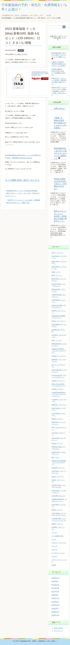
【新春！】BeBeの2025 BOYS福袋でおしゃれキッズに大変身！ (58, 64)
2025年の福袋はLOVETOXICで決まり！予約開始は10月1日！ (60, 184)
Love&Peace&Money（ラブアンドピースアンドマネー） (59, 394)
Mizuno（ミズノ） (58, 419)
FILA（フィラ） (57, 340)
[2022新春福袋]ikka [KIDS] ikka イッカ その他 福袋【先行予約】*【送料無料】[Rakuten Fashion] (41, 73)
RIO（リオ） (56, 457)
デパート (54, 546)
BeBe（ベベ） (56, 272)
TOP (23, 15)
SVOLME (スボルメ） (59, 496)
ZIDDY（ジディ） (57, 524)
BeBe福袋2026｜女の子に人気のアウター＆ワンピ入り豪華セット (60, 153)
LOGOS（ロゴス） (58, 389)
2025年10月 (55, 578)
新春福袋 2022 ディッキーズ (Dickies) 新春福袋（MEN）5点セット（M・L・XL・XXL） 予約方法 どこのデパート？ (22, 193)
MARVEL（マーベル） (59, 405)
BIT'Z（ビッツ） (57, 275)
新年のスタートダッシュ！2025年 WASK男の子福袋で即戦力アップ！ (60, 216)
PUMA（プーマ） (57, 443)
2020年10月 (55, 605)
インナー (54, 532)
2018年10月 (55, 615)
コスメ (54, 539)
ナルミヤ (54, 549)
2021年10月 (55, 591)
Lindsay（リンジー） (58, 380)
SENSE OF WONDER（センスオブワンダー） (59, 462)
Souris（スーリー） (58, 476)
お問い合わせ (59, 108)
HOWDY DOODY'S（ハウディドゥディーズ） (59, 350)
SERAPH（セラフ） (58, 468)
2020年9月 (54, 608)
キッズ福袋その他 (57, 536)
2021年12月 (55, 585)
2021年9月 (54, 595)
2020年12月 (55, 598)
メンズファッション (58, 553)
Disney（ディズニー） (59, 321)
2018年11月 (55, 612)
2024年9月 (54, 581)
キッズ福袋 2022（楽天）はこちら (22, 180)
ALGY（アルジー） (58, 252)
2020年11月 (55, 601)
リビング (54, 556)
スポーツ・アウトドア (59, 543)
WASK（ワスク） (57, 510)
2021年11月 (55, 588)
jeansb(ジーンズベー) (59, 356)
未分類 (21, 50)
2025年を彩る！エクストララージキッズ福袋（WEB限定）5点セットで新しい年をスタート (58, 91)
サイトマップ (58, 631)
